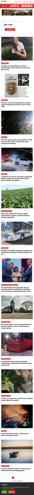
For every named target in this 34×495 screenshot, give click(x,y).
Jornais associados (27, 1)
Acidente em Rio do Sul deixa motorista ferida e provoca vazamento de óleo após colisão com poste (16, 178)
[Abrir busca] (6, 6)
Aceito (4, 492)
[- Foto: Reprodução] (17, 98)
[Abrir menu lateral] (3, 6)
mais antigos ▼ (10, 29)
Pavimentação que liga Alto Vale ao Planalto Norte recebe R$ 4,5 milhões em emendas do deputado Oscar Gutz (16, 289)
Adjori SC (17, 1)
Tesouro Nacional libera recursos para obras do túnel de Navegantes (15, 469)
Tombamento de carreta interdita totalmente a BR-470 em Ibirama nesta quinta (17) (16, 363)
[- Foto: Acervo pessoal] (17, 61)
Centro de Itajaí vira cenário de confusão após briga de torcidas (17, 399)
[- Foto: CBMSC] (17, 428)
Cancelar (11, 492)
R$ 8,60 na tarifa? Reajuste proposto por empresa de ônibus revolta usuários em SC (16, 252)
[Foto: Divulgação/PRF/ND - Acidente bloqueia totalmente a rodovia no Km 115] (17, 356)
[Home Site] (14, 6)
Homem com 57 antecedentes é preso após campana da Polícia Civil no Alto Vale (16, 104)
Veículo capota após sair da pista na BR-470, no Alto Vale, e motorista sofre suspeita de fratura (16, 141)
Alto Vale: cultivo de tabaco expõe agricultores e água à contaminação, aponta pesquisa (15, 215)
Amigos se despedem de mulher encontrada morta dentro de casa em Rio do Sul (15, 67)
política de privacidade (8, 488)
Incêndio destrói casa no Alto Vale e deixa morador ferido (15, 434)
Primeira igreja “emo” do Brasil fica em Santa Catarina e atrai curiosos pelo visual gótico (16, 326)
